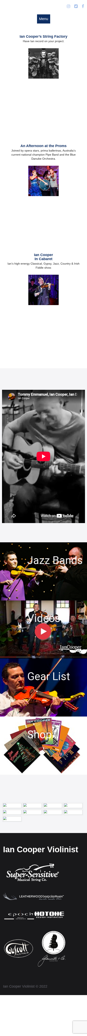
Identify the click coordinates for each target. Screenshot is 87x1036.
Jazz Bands (55, 560)
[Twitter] (76, 6)
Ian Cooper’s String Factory (43, 36)
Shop (39, 734)
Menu (43, 19)
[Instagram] (68, 6)
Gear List (48, 676)
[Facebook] (83, 6)
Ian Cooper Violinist (40, 849)
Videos (43, 618)
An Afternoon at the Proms (43, 146)
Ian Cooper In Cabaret (43, 257)
